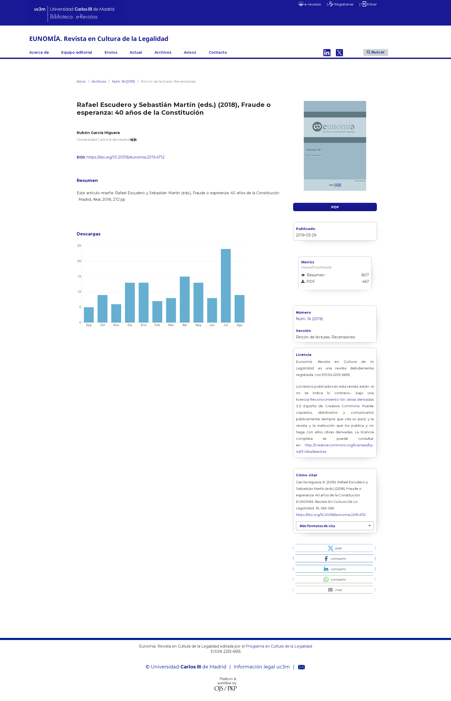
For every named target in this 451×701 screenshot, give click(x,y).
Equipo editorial (76, 52)
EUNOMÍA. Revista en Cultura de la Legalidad (98, 38)
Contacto (218, 52)
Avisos (190, 52)
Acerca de (39, 52)
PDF (335, 207)
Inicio (81, 81)
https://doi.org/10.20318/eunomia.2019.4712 (125, 157)
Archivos (163, 52)
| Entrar (368, 4)
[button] (334, 548)
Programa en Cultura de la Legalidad (278, 646)
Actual (136, 52)
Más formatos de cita (317, 525)
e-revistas (312, 4)
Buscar (378, 52)
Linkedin (327, 52)
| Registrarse (340, 4)
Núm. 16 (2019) (123, 81)
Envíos (111, 52)
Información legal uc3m (262, 666)
